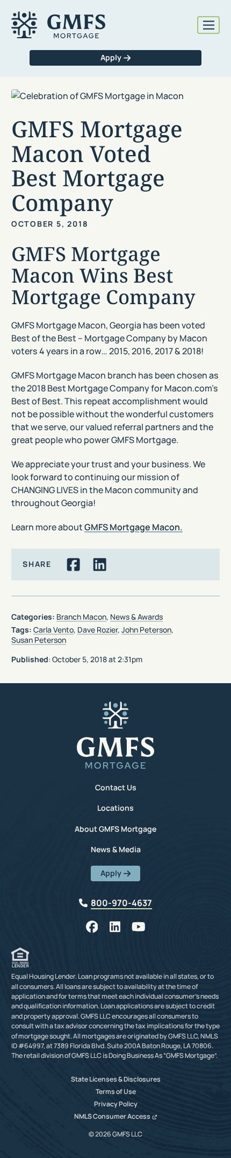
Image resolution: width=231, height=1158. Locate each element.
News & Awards (136, 617)
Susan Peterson (38, 640)
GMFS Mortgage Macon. (133, 527)
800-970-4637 (121, 903)
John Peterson (146, 629)
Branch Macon (81, 617)
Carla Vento (53, 629)
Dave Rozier (97, 629)
